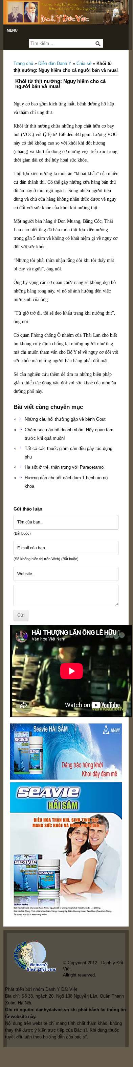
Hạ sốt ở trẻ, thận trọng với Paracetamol (65, 467)
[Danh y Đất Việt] (66, 12)
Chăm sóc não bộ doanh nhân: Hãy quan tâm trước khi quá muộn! (69, 434)
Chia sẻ (83, 63)
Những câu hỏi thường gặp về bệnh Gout (65, 419)
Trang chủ (23, 63)
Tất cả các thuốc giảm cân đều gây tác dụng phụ (68, 453)
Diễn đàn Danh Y (54, 63)
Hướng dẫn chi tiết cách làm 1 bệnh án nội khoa (67, 482)
